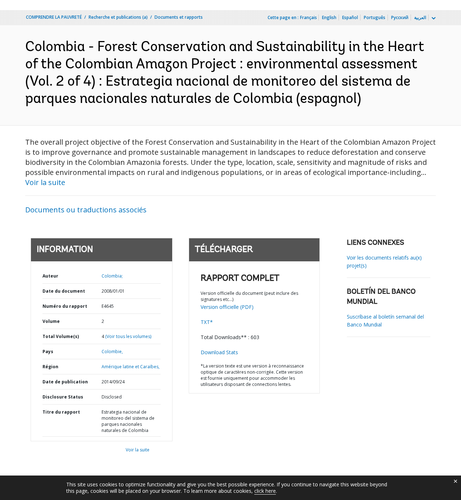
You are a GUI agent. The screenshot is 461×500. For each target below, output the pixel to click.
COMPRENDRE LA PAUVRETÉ (54, 17)
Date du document (63, 291)
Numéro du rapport (64, 306)
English (329, 17)
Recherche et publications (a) (118, 17)
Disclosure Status (62, 397)
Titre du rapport (61, 412)
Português (374, 17)
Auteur (50, 276)
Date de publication (65, 382)
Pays (47, 351)
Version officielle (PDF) (227, 306)
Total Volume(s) (60, 336)
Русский (399, 17)
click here (265, 490)
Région (50, 367)
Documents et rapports (179, 17)
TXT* (207, 322)
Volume (51, 321)
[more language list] (433, 18)
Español (350, 17)
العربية (420, 17)
